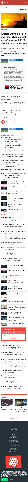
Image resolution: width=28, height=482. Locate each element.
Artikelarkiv (13, 430)
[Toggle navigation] (25, 2)
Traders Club (13, 426)
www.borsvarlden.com (13, 453)
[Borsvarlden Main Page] (7, 2)
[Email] (4, 62)
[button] (11, 418)
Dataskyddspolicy (13, 437)
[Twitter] (12, 60)
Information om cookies (13, 439)
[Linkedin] (19, 60)
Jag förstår (4, 479)
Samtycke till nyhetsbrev (9, 332)
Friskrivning (13, 436)
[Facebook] (4, 60)
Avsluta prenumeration (13, 441)
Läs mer (11, 479)
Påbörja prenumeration (13, 440)
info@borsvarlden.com (13, 451)
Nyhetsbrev (13, 428)
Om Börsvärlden (13, 429)
